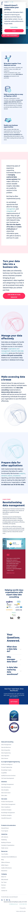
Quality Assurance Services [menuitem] (8, 775)
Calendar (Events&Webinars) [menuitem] (9, 856)
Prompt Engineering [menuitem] (6, 767)
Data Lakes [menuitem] (4, 795)
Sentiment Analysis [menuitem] (6, 809)
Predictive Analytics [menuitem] (6, 815)
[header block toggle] (26, 4)
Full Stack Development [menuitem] (7, 778)
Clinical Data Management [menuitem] (8, 804)
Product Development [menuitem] (7, 801)
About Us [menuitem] (3, 876)
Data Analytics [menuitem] (5, 790)
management (10, 209)
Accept (14, 30)
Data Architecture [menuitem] (6, 747)
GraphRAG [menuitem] (4, 772)
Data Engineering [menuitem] (6, 752)
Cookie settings (14, 27)
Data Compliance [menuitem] (5, 807)
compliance (16, 475)
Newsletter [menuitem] (4, 870)
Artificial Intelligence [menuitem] (6, 764)
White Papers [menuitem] (4, 865)
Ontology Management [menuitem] (7, 784)
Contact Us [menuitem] (4, 890)
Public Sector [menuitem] (4, 848)
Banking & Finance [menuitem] (6, 842)
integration (10, 211)
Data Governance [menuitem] (5, 792)
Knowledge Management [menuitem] (8, 812)
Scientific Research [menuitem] (6, 818)
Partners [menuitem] (3, 885)
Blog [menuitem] (2, 859)
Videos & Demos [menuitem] (5, 862)
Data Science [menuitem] (4, 758)
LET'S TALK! (14, 701)
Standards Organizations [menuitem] (7, 845)
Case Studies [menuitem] (4, 854)
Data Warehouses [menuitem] (6, 787)
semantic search (6, 475)
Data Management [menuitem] (6, 744)
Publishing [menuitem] (4, 839)
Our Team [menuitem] (4, 882)
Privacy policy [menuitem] (23, 908)
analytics (22, 473)
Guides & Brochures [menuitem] (6, 868)
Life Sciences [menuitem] (4, 837)
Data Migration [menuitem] (5, 755)
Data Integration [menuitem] (5, 750)
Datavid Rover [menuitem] (5, 828)
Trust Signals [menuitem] (4, 830)
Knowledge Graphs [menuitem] (6, 770)
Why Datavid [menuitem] (4, 879)
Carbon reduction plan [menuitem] (21, 911)
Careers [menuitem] (3, 887)
